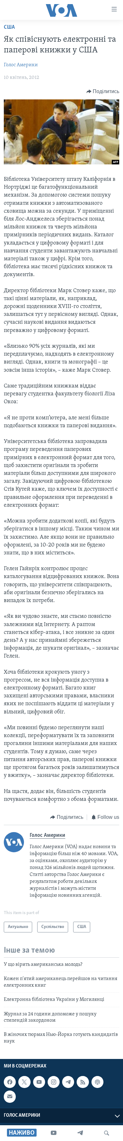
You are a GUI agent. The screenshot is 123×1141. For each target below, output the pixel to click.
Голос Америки (21, 65)
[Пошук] (106, 1133)
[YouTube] (53, 1133)
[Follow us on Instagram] (54, 1082)
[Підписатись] (10, 1097)
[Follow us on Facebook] (10, 1082)
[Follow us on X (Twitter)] (24, 1082)
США (9, 27)
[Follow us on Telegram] (68, 1082)
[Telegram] (80, 1133)
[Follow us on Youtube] (39, 1082)
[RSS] (83, 1082)
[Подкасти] (97, 1082)
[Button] (103, 91)
